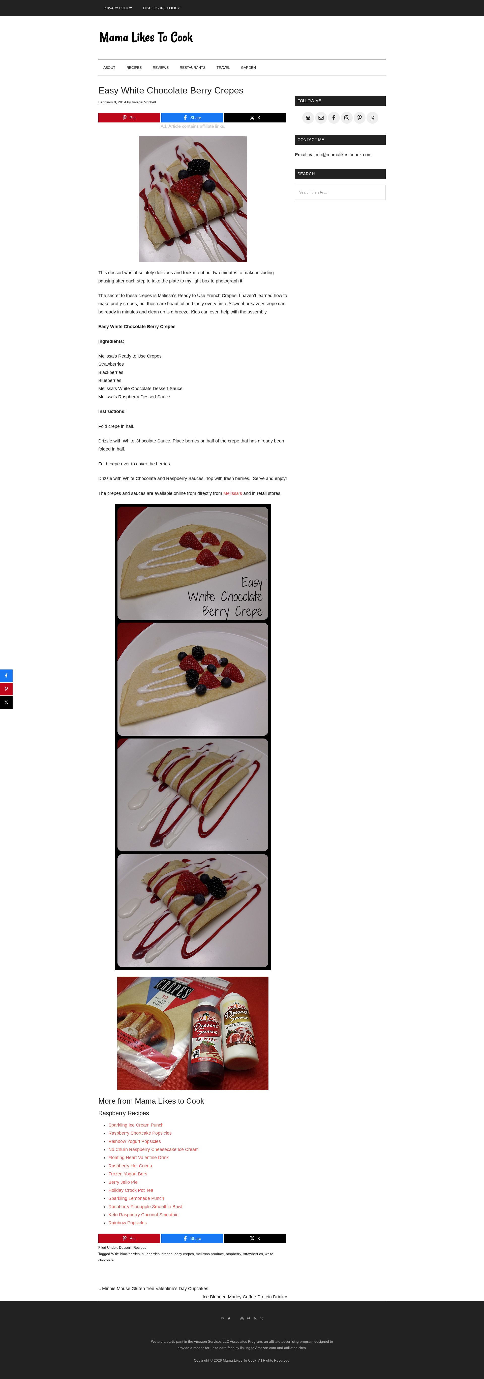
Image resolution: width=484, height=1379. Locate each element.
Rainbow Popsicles (127, 1222)
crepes (167, 1254)
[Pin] (6, 689)
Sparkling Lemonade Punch (136, 1198)
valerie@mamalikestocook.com (340, 154)
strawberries (253, 1254)
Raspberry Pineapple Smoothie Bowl (145, 1206)
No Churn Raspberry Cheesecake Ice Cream (153, 1149)
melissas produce (210, 1254)
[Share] (6, 675)
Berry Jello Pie (123, 1182)
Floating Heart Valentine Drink (138, 1157)
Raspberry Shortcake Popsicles (140, 1133)
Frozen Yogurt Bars (127, 1173)
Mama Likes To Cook (146, 37)
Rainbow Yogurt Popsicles (134, 1141)
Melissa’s (232, 493)
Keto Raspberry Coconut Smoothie (143, 1214)
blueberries (151, 1254)
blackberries (130, 1254)
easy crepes (184, 1254)
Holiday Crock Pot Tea (130, 1190)
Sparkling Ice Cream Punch (136, 1125)
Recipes (139, 1247)
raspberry (233, 1254)
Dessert (125, 1247)
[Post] (6, 702)
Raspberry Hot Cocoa (130, 1165)
